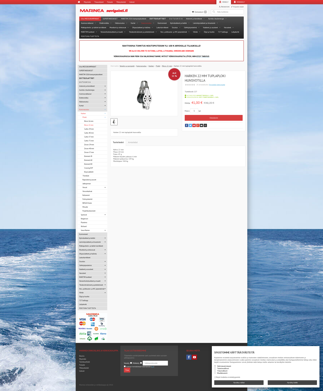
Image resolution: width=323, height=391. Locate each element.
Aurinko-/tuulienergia (216, 19)
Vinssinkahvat (87, 191)
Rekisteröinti (225, 7)
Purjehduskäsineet (89, 211)
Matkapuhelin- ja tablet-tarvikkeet (93, 27)
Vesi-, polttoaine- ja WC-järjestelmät (173, 32)
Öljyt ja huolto (209, 32)
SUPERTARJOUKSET (110, 19)
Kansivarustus (146, 23)
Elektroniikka (104, 23)
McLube (85, 207)
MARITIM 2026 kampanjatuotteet (133, 19)
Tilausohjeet (99, 2)
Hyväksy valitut (239, 382)
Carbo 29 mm (89, 129)
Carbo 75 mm (89, 141)
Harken (83, 113)
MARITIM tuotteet (87, 32)
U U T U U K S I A (175, 19)
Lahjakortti (235, 32)
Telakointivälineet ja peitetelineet (141, 32)
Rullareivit (86, 195)
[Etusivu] (79, 2)
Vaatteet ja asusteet (210, 27)
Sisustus (175, 27)
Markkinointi (222, 373)
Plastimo (84, 222)
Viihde (195, 32)
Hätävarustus (120, 23)
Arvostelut (133, 142)
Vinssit (85, 187)
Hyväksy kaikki (292, 382)
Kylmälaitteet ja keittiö (178, 23)
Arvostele (217, 85)
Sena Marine (85, 230)
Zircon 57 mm (89, 152)
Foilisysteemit (87, 199)
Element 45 (88, 156)
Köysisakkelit (88, 172)
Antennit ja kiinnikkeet (194, 19)
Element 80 (88, 164)
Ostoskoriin (214, 118)
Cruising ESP (88, 168)
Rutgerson (84, 219)
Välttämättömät (224, 366)
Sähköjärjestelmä (190, 27)
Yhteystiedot (121, 2)
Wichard (84, 226)
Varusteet (227, 27)
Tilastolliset (222, 371)
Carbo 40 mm (89, 133)
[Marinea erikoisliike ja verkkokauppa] (116, 10)
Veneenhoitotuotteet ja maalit (112, 32)
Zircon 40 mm (89, 148)
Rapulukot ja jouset (89, 180)
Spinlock (84, 215)
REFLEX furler (87, 203)
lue (153, 367)
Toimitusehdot (84, 362)
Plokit (85, 117)
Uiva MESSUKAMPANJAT (90, 19)
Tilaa (127, 370)
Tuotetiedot (118, 142)
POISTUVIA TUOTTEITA (90, 36)
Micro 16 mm (88, 121)
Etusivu (81, 356)
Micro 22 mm (88, 125)
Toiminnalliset (223, 368)
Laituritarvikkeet (162, 27)
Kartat (133, 23)
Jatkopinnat (87, 184)
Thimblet (86, 176)
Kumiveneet (162, 23)
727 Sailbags (223, 32)
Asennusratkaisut (87, 23)
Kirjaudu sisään (238, 7)
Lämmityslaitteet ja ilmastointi (204, 23)
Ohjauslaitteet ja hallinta (141, 27)
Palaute (110, 2)
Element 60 (88, 160)
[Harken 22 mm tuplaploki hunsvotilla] (144, 95)
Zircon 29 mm (89, 145)
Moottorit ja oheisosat (118, 27)
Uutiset (131, 2)
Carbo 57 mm (89, 137)
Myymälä (87, 2)
